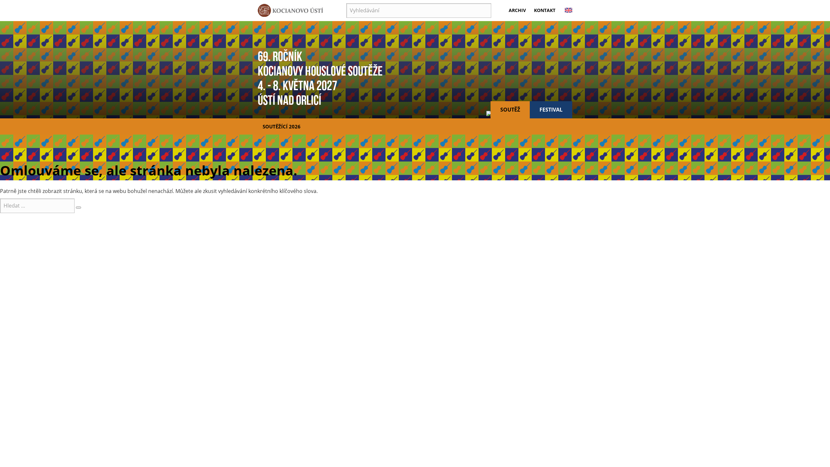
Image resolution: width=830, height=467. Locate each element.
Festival (551, 109)
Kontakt (544, 10)
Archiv (517, 10)
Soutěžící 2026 (282, 126)
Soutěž (510, 109)
